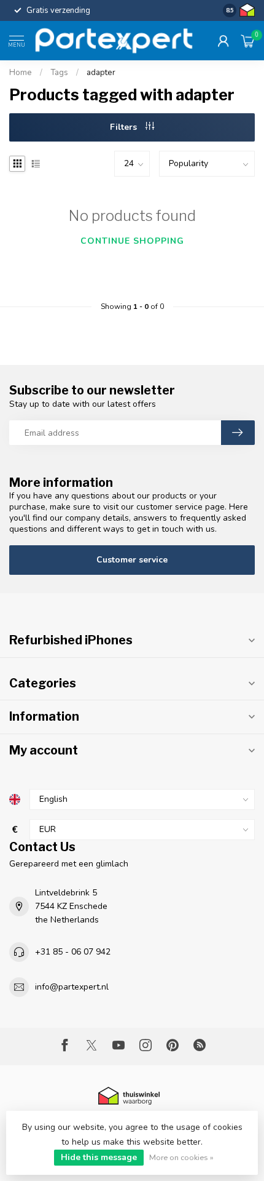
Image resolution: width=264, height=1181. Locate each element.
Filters (124, 127)
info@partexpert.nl (72, 987)
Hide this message (99, 1157)
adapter (101, 72)
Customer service (132, 560)
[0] (248, 40)
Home (20, 72)
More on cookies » (181, 1157)
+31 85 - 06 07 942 (73, 952)
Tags (59, 72)
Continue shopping (132, 241)
